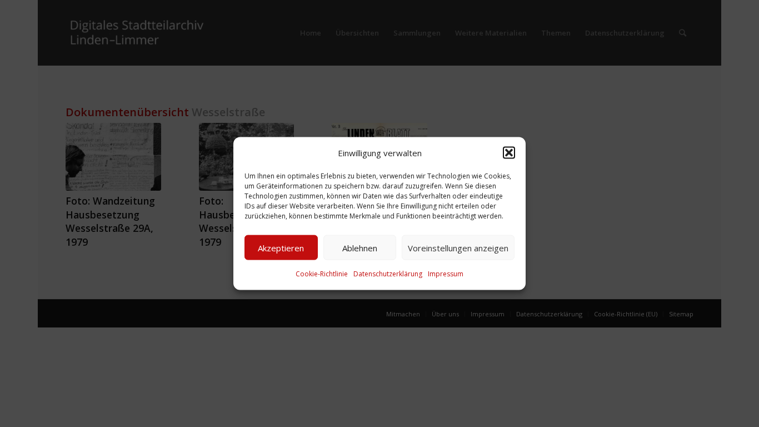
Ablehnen (359, 248)
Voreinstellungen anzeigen (458, 248)
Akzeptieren (281, 248)
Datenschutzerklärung (387, 274)
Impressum (445, 274)
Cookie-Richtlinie (322, 274)
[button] (509, 152)
